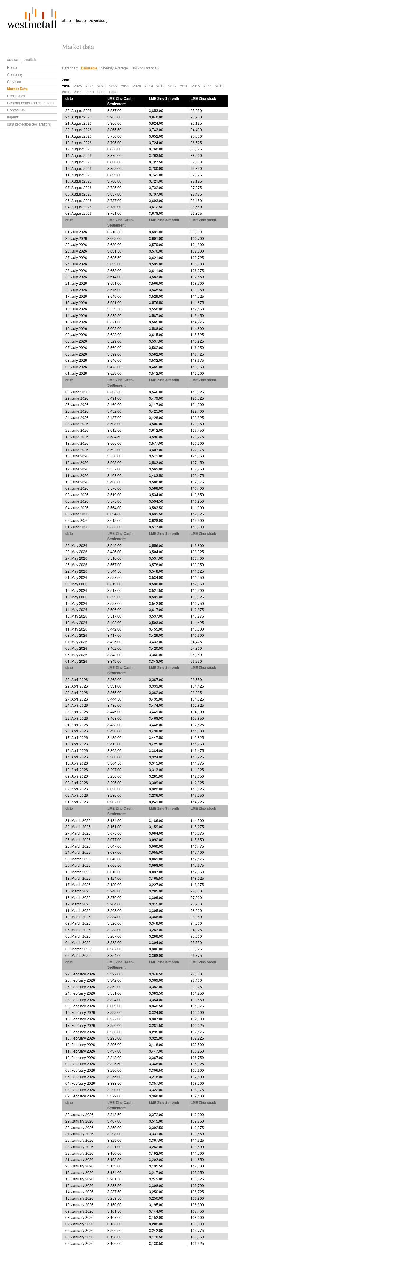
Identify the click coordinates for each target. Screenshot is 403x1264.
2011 (78, 91)
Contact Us (16, 109)
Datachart (70, 67)
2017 (172, 85)
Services (14, 81)
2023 (101, 85)
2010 (90, 91)
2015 (196, 85)
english (30, 59)
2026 (66, 86)
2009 (101, 91)
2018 (160, 85)
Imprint (12, 116)
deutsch (13, 59)
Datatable (89, 68)
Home (12, 67)
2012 (66, 91)
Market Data (17, 88)
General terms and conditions (30, 102)
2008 (113, 91)
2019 (149, 85)
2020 (137, 85)
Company (15, 74)
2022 (113, 85)
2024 (90, 85)
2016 (184, 85)
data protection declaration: (29, 123)
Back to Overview (145, 67)
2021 (125, 85)
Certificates (16, 95)
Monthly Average (114, 67)
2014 (208, 85)
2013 (219, 85)
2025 (78, 85)
